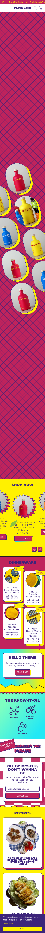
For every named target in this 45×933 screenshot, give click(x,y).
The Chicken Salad (22, 913)
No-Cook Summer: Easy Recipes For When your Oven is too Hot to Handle (22, 861)
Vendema (22, 8)
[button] (35, 8)
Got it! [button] (22, 929)
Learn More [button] (8, 923)
